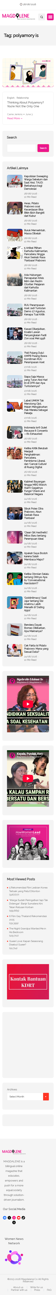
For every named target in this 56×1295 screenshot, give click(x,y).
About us (18, 1287)
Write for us (36, 1287)
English (10, 98)
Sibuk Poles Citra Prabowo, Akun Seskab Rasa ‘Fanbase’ (33, 513)
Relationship (23, 98)
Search (12, 137)
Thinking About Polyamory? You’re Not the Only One (25, 104)
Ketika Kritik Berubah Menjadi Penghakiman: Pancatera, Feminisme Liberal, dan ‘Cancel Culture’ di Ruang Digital (36, 458)
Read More (13, 118)
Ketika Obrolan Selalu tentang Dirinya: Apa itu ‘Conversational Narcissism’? (36, 578)
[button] (50, 17)
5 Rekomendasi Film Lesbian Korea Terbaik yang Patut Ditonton (28, 889)
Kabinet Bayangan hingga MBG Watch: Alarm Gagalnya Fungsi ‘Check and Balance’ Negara (35, 488)
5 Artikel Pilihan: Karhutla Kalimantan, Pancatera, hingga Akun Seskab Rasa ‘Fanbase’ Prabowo (36, 254)
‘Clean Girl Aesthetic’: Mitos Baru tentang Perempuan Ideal (36, 535)
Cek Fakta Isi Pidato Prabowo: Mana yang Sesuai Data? (36, 648)
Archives (12, 1089)
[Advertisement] (28, 1045)
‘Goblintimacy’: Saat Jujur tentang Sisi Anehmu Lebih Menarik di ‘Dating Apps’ (35, 604)
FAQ (49, 1290)
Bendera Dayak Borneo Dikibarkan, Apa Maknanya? (34, 628)
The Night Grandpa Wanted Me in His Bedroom (27, 930)
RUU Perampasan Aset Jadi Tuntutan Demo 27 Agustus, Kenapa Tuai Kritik (35, 310)
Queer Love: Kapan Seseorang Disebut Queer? (26, 943)
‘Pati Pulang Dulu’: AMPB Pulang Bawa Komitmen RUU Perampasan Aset (35, 357)
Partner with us (19, 1290)
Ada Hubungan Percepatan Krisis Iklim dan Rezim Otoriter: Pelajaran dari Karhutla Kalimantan (34, 282)
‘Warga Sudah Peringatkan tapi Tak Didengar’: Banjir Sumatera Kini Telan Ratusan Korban (28, 904)
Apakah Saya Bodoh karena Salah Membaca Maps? (36, 556)
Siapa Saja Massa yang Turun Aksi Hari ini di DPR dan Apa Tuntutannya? (35, 381)
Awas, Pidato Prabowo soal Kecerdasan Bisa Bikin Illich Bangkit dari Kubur (34, 209)
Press (37, 1290)
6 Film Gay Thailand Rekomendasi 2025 (28, 918)
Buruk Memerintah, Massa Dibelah (34, 232)
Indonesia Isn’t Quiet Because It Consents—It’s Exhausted (36, 430)
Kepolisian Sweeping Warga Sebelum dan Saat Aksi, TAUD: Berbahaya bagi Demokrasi (36, 182)
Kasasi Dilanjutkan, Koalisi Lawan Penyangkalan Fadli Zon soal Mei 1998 (35, 333)
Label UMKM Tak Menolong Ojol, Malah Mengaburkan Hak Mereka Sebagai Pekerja (36, 407)
